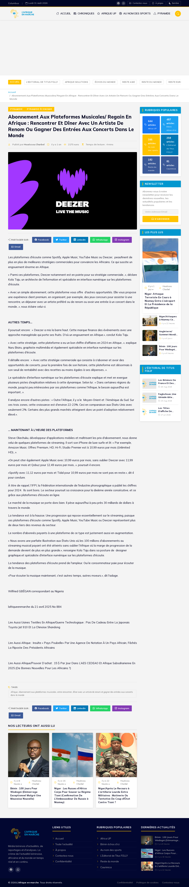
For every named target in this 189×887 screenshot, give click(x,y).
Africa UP (105, 838)
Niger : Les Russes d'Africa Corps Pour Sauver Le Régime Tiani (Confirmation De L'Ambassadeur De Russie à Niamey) (72, 795)
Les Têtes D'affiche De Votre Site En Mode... (165, 410)
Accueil (65, 13)
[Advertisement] (94, 48)
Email (17, 246)
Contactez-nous (139, 3)
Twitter (63, 239)
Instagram (123, 239)
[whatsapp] (123, 3)
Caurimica (106, 867)
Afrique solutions (76, 82)
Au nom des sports (137, 13)
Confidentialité (63, 861)
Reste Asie (128, 82)
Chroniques (85, 13)
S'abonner (161, 219)
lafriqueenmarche (19, 606)
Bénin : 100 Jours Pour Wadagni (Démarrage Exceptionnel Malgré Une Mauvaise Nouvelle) (25, 793)
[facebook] (118, 3)
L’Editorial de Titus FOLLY (42, 82)
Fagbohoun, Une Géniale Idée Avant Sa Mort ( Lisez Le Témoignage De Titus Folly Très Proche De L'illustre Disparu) (168, 396)
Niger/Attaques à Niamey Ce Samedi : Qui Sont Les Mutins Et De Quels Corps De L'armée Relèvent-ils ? (168, 318)
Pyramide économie (39, 109)
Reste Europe (177, 82)
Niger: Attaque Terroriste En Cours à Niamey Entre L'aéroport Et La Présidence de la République (160, 300)
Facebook (43, 239)
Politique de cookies (147, 882)
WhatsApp (102, 239)
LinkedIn (81, 239)
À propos (159, 3)
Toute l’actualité (64, 844)
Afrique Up (108, 13)
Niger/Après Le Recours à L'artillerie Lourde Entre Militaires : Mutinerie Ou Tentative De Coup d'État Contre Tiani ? (114, 795)
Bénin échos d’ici (110, 844)
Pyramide (163, 13)
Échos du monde (105, 82)
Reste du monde (151, 82)
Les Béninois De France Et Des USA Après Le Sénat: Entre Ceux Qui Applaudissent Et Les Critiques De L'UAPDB (168, 382)
